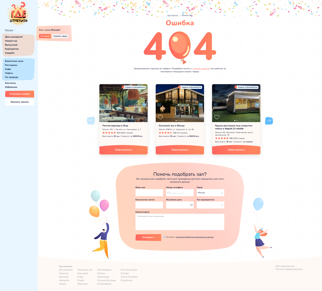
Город (200, 187)
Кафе (8, 69)
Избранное (11, 87)
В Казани (101, 273)
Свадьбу (62, 284)
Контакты (10, 83)
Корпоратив (11, 49)
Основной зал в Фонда (172, 125)
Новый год (11, 41)
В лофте (80, 280)
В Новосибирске (104, 284)
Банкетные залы (14, 61)
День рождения (14, 37)
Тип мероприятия (205, 200)
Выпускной (11, 45)
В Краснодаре (103, 277)
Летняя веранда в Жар (115, 125)
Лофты (9, 73)
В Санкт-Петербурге (129, 277)
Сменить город (60, 36)
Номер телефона (174, 187)
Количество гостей (144, 200)
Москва (9, 30)
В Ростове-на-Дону (129, 270)
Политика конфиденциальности (289, 269)
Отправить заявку (20, 94)
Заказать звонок (19, 102)
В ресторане (82, 273)
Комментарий (142, 212)
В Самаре (125, 273)
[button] (102, 105)
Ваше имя (140, 187)
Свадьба (9, 53)
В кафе (80, 277)
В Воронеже (82, 284)
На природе (11, 77)
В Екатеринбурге (104, 270)
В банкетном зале (85, 270)
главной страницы (201, 68)
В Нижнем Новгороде (106, 280)
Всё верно (45, 36)
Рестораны (11, 65)
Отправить (148, 237)
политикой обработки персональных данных (195, 237)
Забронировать (123, 149)
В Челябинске (127, 280)
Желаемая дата (174, 200)
